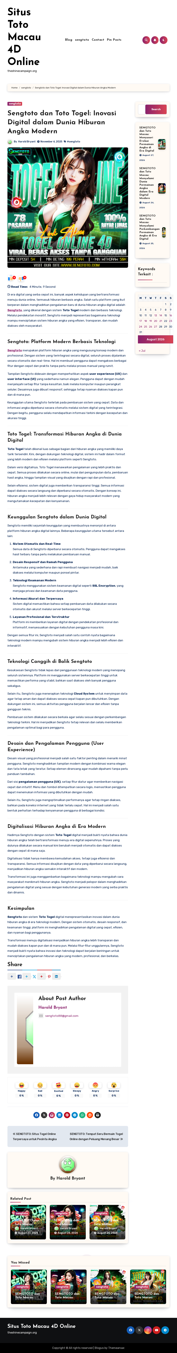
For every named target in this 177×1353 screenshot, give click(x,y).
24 (140, 326)
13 (155, 315)
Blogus (99, 1348)
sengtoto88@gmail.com (61, 1016)
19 (150, 321)
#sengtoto (73, 141)
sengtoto (82, 40)
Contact (98, 40)
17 (140, 321)
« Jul (142, 350)
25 (145, 326)
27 (155, 326)
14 (160, 315)
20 (155, 321)
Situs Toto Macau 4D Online (24, 38)
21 (160, 321)
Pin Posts (114, 40)
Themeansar (116, 1348)
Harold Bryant (27, 141)
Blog (68, 40)
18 (145, 321)
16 (170, 315)
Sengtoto (14, 310)
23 (170, 321)
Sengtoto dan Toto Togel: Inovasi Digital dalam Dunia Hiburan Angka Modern (61, 122)
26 (150, 326)
